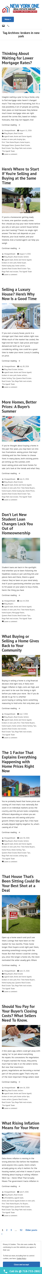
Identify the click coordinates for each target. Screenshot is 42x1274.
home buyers (25, 142)
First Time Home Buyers (10, 142)
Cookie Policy (21, 1258)
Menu (9, 19)
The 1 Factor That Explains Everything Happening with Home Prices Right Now (19, 761)
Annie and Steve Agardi (22, 136)
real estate (22, 729)
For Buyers (24, 1204)
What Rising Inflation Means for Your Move (20, 1125)
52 (21, 1230)
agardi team (8, 136)
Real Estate (18, 133)
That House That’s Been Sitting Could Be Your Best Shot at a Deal (21, 883)
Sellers (26, 257)
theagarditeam (9, 130)
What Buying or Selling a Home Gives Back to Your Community (20, 643)
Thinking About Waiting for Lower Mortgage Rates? (17, 58)
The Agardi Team (8, 151)
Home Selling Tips (9, 378)
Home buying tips (8, 266)
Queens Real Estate (22, 145)
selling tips (23, 856)
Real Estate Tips (8, 148)
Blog (6, 133)
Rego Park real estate (23, 148)
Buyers (10, 133)
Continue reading (14, 125)
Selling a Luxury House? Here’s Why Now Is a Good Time (19, 294)
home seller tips (23, 1096)
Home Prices (30, 491)
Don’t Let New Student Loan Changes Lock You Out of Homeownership (17, 524)
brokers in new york (9, 139)
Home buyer (21, 263)
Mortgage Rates (8, 145)
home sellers (20, 266)
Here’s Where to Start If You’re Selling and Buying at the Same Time (20, 175)
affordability (9, 1198)
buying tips (21, 139)
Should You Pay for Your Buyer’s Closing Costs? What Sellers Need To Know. (19, 1013)
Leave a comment (10, 154)
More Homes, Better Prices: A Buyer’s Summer (19, 406)
